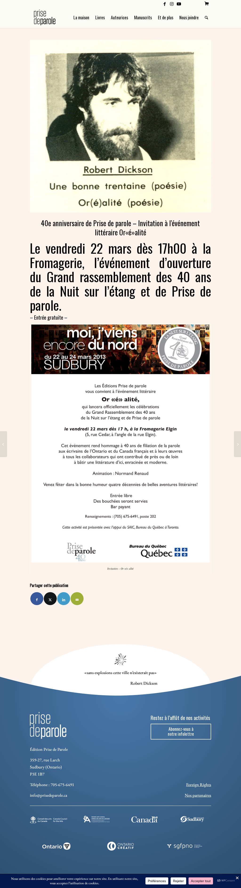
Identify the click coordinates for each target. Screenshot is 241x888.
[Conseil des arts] (48, 819)
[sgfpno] (184, 846)
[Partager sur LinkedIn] (63, 598)
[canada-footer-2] (144, 819)
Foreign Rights (198, 784)
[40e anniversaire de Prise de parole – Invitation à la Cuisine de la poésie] (3, 444)
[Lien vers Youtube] (178, 3)
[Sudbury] (192, 819)
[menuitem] (207, 3)
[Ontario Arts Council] (96, 819)
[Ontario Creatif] (120, 846)
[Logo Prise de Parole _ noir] (50, 17)
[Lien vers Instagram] (171, 3)
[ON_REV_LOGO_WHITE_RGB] (56, 846)
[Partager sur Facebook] (36, 598)
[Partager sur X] (50, 598)
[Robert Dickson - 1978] (120, 126)
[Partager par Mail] (77, 598)
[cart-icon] (207, 3)
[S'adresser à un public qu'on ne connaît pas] (237, 444)
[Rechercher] (206, 17)
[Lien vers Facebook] (164, 3)
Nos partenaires (198, 795)
